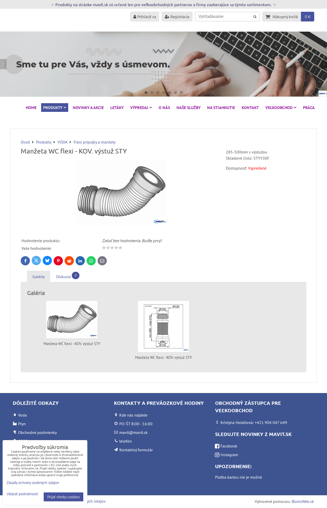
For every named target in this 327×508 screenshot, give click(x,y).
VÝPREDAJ (139, 107)
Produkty (52, 107)
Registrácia (179, 16)
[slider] (112, 248)
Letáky (117, 107)
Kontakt (250, 107)
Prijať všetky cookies (63, 496)
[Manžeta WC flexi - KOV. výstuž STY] (121, 194)
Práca (309, 107)
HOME (31, 107)
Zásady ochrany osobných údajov (33, 482)
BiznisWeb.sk (303, 501)
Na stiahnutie (221, 107)
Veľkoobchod (279, 107)
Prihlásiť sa (146, 16)
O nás (164, 107)
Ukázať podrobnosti (22, 494)
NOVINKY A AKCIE (88, 107)
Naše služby (189, 107)
